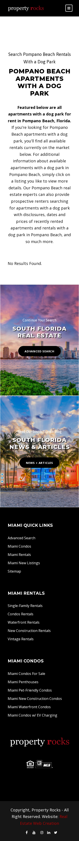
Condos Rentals (20, 614)
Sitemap (14, 571)
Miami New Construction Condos (35, 698)
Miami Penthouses (23, 682)
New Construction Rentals (29, 630)
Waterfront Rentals (24, 622)
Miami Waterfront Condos (29, 706)
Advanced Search (21, 538)
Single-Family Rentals (25, 605)
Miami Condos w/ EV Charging (32, 715)
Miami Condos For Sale (26, 673)
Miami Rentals (19, 554)
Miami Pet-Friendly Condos (30, 690)
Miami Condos (19, 546)
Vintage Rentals (21, 639)
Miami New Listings (24, 563)
